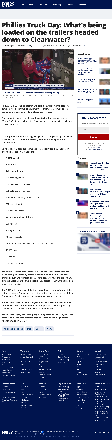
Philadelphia (6, 357)
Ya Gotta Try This (45, 369)
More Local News (8, 367)
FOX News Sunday (8, 375)
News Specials (100, 364)
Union (78, 372)
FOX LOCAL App (63, 387)
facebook (91, 432)
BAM (22, 392)
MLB (29, 328)
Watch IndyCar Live (102, 404)
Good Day (44, 351)
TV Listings (80, 402)
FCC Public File (81, 392)
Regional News (65, 383)
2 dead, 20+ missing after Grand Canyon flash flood (86, 80)
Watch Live (43, 367)
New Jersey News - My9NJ (64, 390)
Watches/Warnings (27, 369)
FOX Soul (98, 369)
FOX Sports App (82, 375)
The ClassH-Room (8, 392)
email (108, 432)
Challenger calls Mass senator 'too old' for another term (87, 101)
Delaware (5, 365)
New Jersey (6, 362)
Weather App (25, 372)
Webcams (98, 367)
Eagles (78, 361)
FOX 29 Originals (24, 385)
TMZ (3, 395)
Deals (41, 392)
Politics (61, 351)
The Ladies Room (26, 405)
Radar (22, 364)
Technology (43, 397)
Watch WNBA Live (101, 418)
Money (42, 383)
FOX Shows (6, 389)
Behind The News (26, 395)
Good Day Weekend (46, 359)
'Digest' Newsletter (45, 361)
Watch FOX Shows (8, 397)
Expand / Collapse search (109, 4)
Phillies (78, 367)
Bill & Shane (24, 397)
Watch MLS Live (100, 420)
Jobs (78, 405)
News (49, 328)
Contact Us (80, 389)
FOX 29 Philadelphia (8, 46)
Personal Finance (45, 395)
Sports (39, 328)
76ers (78, 369)
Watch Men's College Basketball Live (102, 407)
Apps (78, 387)
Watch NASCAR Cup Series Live (102, 400)
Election (60, 354)
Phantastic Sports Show (82, 355)
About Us (81, 383)
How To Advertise (82, 397)
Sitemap (79, 408)
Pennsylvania (6, 359)
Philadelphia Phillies (22, 46)
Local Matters (100, 375)
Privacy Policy (96, 147)
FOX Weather (25, 361)
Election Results (63, 357)
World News (6, 373)
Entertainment (9, 383)
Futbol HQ (80, 359)
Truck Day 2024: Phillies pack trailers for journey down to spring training (30, 93)
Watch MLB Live (101, 397)
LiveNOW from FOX (102, 361)
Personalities (81, 400)
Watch (98, 351)
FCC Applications (82, 395)
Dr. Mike (42, 377)
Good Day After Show (44, 355)
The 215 (23, 402)
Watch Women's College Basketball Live (101, 413)
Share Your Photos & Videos (9, 401)
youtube (104, 432)
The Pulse (23, 408)
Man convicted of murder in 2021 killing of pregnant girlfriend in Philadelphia (87, 91)
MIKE (22, 389)
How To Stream (100, 354)
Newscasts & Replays (99, 358)
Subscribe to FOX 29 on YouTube (91, 231)
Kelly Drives (24, 400)
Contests (5, 387)
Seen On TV (43, 372)
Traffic (41, 364)
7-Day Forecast (25, 354)
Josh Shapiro (62, 362)
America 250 (6, 354)
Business (42, 387)
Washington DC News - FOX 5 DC (64, 400)
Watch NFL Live (100, 389)
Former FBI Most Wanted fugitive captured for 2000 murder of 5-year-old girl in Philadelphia (87, 60)
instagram (100, 432)
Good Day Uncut (45, 375)
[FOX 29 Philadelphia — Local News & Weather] (9, 4)
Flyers (78, 364)
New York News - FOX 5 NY (64, 395)
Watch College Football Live (100, 393)
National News (7, 370)
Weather (24, 351)
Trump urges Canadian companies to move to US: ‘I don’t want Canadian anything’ (86, 71)
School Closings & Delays (26, 358)
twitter (95, 432)
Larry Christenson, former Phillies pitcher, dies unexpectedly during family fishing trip (99, 179)
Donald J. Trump (63, 359)
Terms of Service (95, 149)
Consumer (42, 389)
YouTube (98, 372)
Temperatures (25, 367)
